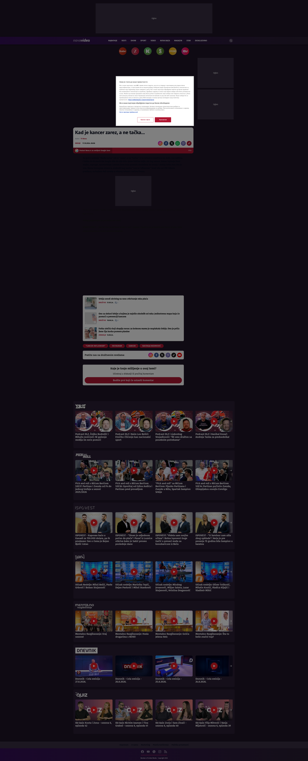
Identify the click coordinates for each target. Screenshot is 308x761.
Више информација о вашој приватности (141, 100)
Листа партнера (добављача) (128, 112)
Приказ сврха (145, 120)
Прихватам (163, 120)
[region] (155, 101)
